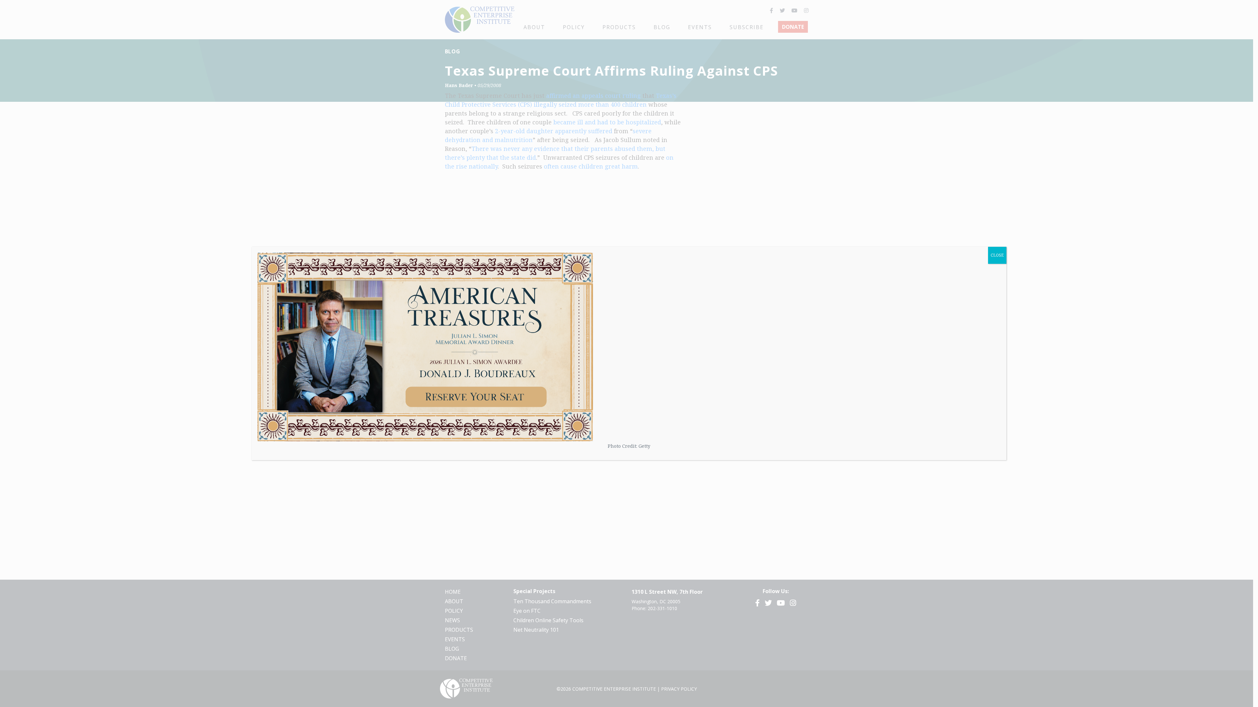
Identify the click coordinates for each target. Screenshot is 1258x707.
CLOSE (997, 255)
